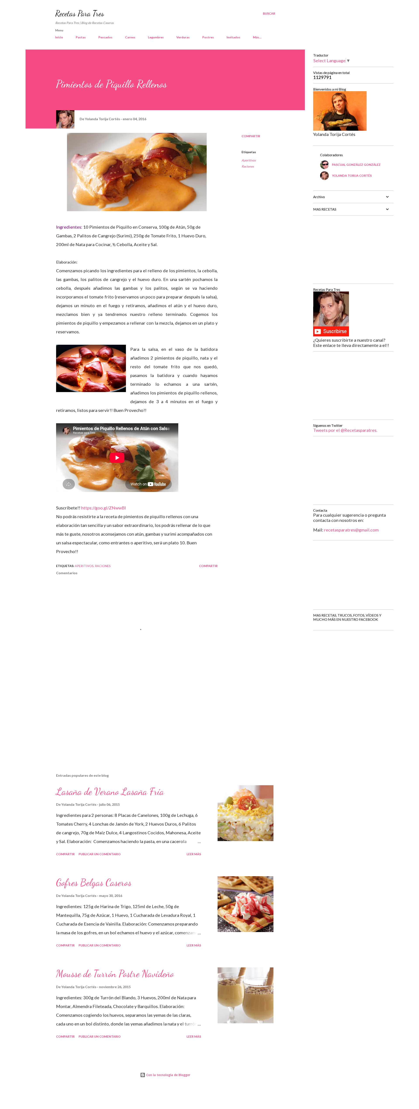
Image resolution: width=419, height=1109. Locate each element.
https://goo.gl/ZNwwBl (103, 507)
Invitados (233, 37)
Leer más (194, 854)
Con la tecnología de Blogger (167, 1075)
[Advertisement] (130, 718)
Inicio (59, 37)
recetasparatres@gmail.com (351, 529)
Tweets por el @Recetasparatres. (345, 430)
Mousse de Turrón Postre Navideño (115, 973)
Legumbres (156, 37)
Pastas (81, 37)
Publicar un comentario (100, 854)
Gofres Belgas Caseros (93, 882)
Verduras (183, 37)
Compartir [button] (251, 136)
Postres (208, 37)
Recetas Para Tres (79, 13)
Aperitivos (249, 160)
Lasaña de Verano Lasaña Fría (110, 791)
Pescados (105, 37)
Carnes (130, 37)
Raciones (248, 166)
